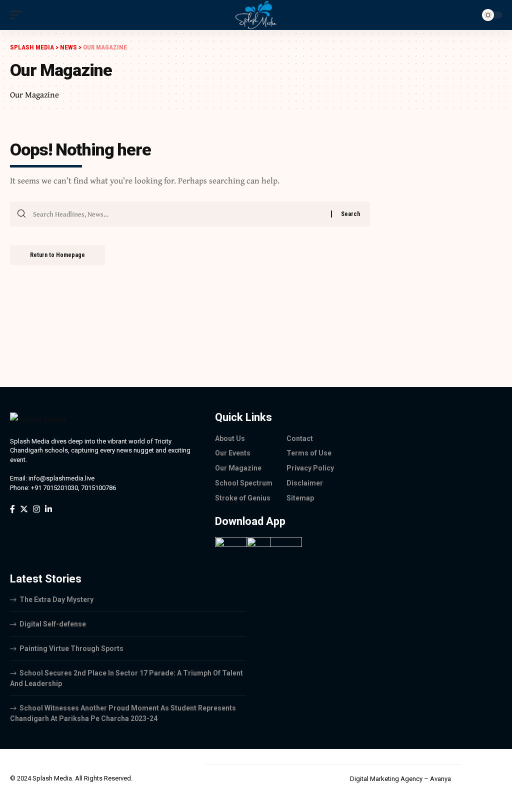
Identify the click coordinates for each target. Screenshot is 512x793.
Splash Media (52, 778)
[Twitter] (24, 509)
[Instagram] (36, 509)
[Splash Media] (256, 15)
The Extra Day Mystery (57, 600)
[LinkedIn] (48, 509)
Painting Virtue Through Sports (72, 648)
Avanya (440, 778)
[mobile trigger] (18, 15)
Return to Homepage (57, 255)
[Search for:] (178, 214)
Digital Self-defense (53, 624)
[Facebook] (13, 509)
